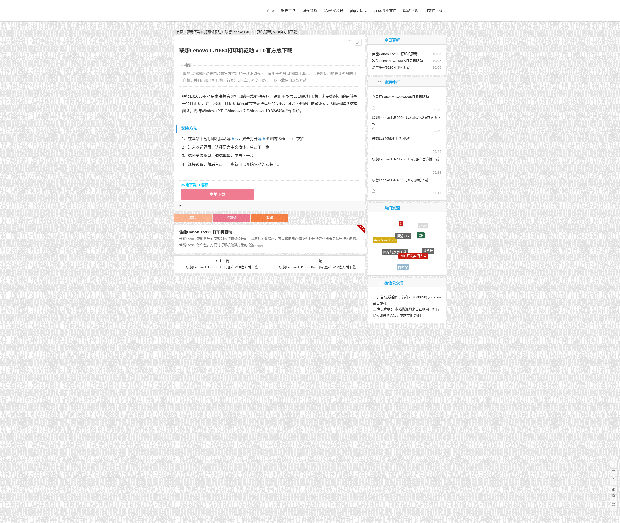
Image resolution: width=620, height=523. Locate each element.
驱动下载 (410, 10)
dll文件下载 (433, 10)
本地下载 (217, 194)
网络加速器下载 (395, 242)
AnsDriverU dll (385, 237)
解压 (261, 139)
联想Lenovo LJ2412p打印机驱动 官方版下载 (405, 159)
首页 (270, 10)
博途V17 (403, 226)
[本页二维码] (614, 507)
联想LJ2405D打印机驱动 (391, 138)
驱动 (192, 218)
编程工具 (288, 10)
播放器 (428, 245)
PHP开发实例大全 (413, 245)
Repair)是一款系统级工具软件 (387, 256)
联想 (269, 218)
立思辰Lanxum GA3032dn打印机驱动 (400, 97)
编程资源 (309, 10)
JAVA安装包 (333, 10)
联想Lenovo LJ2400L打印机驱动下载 (400, 180)
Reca (420, 262)
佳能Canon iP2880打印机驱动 (205, 232)
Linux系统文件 (384, 10)
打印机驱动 (212, 32)
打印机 (231, 218)
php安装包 (358, 10)
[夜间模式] (614, 489)
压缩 (234, 139)
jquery (403, 261)
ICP (420, 228)
